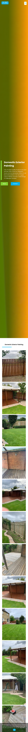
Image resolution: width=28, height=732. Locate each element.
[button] (25, 3)
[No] (25, 727)
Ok (14, 729)
